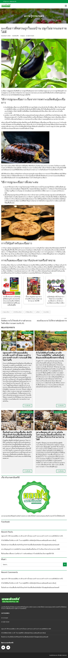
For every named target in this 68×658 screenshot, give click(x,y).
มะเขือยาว (38, 312)
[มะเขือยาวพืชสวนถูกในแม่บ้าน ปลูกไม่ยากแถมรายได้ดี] (34, 63)
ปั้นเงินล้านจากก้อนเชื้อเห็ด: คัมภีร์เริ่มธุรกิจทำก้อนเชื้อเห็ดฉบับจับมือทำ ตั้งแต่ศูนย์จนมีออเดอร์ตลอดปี (17, 434)
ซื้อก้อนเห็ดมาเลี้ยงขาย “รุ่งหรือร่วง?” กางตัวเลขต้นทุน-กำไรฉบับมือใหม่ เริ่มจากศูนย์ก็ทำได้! (27, 553)
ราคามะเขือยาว (46, 312)
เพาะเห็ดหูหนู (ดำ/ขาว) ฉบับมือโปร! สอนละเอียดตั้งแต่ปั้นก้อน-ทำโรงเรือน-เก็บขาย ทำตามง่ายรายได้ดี (50, 436)
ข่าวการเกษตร (4, 618)
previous (16, 320)
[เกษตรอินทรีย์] (5, 5)
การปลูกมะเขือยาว (6, 312)
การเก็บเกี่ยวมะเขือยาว (17, 312)
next (52, 319)
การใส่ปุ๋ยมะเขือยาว (29, 312)
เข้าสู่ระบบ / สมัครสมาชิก (9, 1)
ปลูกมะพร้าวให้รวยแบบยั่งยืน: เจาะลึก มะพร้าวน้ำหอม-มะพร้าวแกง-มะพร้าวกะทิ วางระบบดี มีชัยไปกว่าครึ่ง (17, 356)
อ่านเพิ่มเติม (27, 405)
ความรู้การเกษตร (30, 35)
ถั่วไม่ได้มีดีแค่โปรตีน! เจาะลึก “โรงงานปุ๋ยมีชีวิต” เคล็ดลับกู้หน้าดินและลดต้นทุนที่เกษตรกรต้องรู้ (50, 355)
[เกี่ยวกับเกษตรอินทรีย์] (34, 497)
